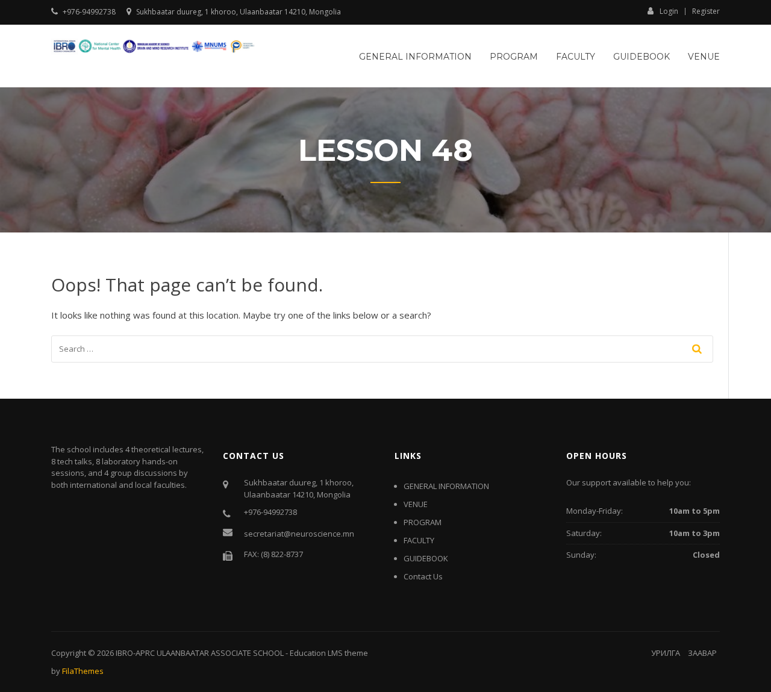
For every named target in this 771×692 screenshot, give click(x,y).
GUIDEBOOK (426, 558)
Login (669, 11)
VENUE (704, 56)
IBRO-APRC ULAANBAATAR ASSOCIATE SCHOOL (200, 652)
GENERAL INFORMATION (415, 56)
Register (706, 11)
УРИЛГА (665, 652)
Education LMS (316, 652)
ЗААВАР (702, 652)
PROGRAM (514, 56)
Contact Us (423, 576)
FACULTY (575, 56)
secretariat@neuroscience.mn (299, 533)
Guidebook (641, 56)
